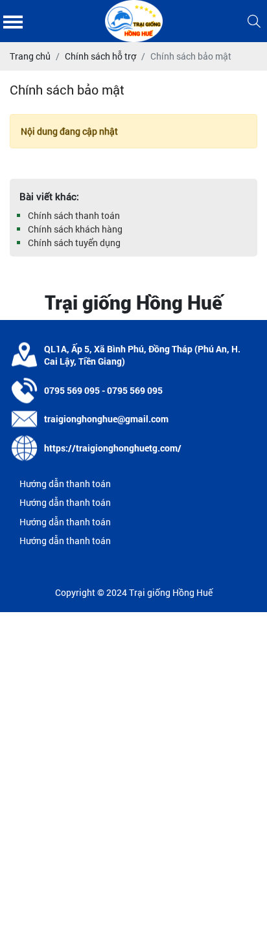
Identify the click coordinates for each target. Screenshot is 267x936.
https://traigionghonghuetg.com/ (112, 448)
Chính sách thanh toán (74, 215)
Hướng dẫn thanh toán (65, 483)
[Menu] (13, 21)
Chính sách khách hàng (75, 229)
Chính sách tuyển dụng (74, 242)
